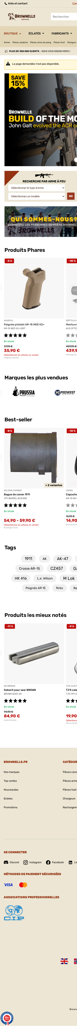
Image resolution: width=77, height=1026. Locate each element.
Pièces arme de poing (40, 42)
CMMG (69, 490)
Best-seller (18, 419)
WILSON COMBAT (13, 490)
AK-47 (62, 558)
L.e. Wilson (45, 578)
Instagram (35, 862)
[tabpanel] (34, 308)
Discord (14, 862)
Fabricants (60, 33)
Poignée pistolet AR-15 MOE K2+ (24, 324)
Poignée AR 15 (36, 588)
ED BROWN (9, 686)
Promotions (10, 807)
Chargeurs (69, 798)
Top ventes (10, 780)
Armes (7, 42)
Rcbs (59, 588)
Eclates (8, 798)
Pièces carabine (20, 42)
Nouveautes (11, 789)
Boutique (11, 33)
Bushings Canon (11, 528)
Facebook (58, 862)
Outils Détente (10, 720)
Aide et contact (17, 3)
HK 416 (21, 578)
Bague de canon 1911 (17, 494)
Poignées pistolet (11, 358)
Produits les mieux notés (35, 615)
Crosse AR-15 (29, 568)
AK (45, 559)
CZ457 (56, 568)
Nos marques (11, 772)
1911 (28, 558)
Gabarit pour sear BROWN (20, 690)
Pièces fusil (59, 42)
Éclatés (35, 33)
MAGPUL (8, 320)
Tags (10, 547)
